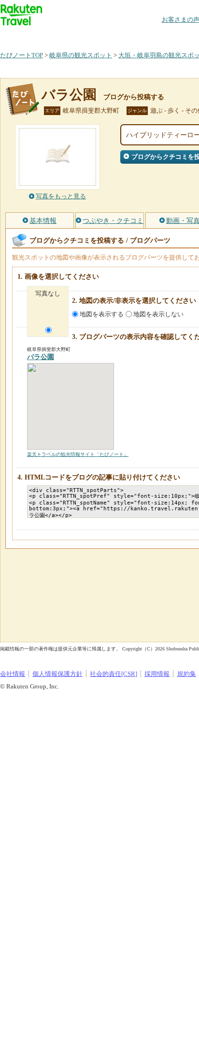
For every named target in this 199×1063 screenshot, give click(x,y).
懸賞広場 (113, 36)
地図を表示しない (158, 314)
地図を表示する (102, 314)
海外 (73, 36)
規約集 (186, 673)
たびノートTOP (21, 55)
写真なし (47, 293)
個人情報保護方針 (57, 673)
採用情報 (157, 673)
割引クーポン (152, 36)
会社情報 (12, 673)
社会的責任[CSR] (113, 673)
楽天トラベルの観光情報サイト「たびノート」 (77, 454)
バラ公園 (69, 94)
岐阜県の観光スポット (80, 55)
